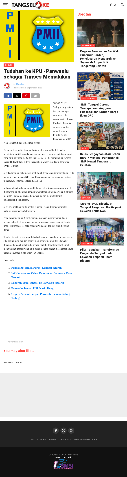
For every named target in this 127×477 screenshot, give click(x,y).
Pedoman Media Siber (86, 440)
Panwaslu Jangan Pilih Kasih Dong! (32, 288)
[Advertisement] (47, 324)
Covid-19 (33, 440)
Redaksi (20, 84)
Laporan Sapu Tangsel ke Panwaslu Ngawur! (38, 282)
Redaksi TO (66, 440)
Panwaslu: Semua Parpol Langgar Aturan (36, 267)
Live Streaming (48, 440)
